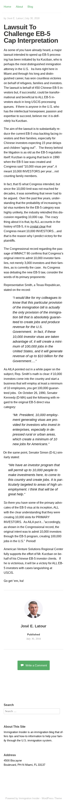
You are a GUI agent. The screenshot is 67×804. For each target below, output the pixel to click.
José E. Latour (15, 18)
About (19, 6)
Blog (30, 6)
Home (7, 6)
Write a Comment (36, 665)
